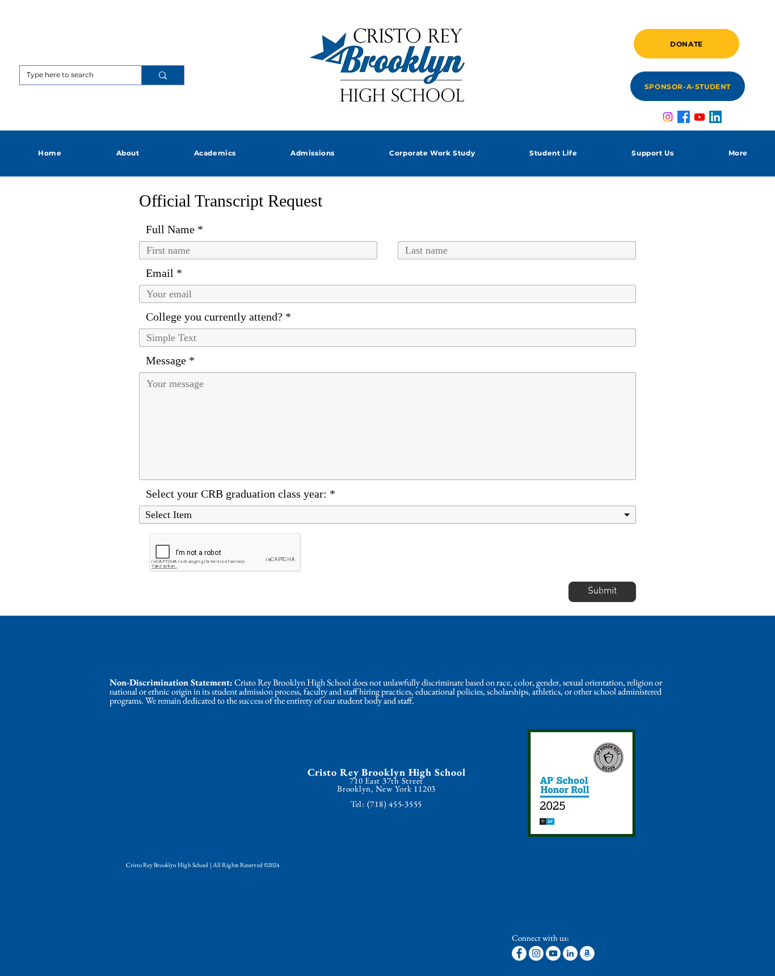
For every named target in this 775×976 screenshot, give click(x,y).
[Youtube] (699, 117)
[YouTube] (553, 953)
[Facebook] (683, 117)
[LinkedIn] (715, 117)
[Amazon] (587, 953)
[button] (127, 153)
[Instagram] (668, 117)
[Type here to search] (162, 75)
